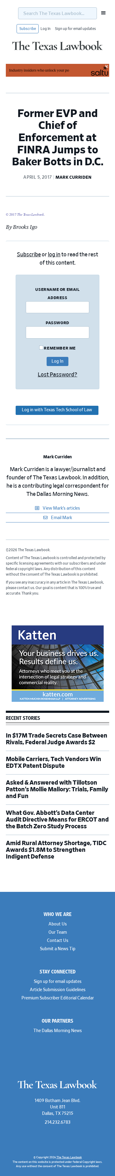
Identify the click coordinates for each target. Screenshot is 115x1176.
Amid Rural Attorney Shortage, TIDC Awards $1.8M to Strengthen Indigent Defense (56, 850)
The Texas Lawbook (57, 50)
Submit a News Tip (57, 949)
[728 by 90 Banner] (57, 75)
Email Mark (61, 518)
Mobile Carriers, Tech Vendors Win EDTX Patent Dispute (53, 762)
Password (57, 323)
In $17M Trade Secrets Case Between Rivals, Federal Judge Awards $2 (56, 739)
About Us (57, 924)
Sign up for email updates (75, 29)
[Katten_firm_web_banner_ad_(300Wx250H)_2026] (58, 700)
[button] (101, 12)
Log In (45, 29)
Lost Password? (57, 375)
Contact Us (57, 941)
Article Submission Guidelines (58, 990)
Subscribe (27, 29)
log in (54, 255)
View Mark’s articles (61, 508)
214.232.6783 (58, 1122)
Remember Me (59, 348)
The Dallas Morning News (57, 1031)
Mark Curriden (57, 457)
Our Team (57, 932)
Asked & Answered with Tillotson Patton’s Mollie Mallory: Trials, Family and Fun (57, 789)
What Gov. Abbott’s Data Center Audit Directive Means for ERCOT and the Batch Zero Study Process (57, 820)
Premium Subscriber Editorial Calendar (57, 998)
